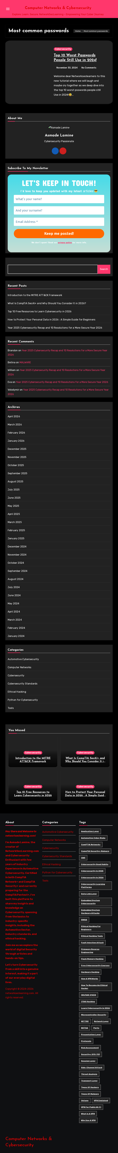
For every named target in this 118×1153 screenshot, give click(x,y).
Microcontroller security (93, 1015)
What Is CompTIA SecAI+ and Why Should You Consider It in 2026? (47, 303)
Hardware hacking (90, 972)
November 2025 (17, 457)
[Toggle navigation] (7, 9)
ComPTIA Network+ (90, 844)
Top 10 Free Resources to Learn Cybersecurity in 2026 (39, 311)
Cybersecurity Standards (22, 683)
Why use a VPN (88, 1120)
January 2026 (16, 440)
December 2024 (17, 546)
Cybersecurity (63, 49)
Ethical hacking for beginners (91, 927)
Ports (96, 1028)
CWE (83, 858)
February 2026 (16, 432)
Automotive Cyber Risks (93, 838)
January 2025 (16, 538)
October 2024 (16, 562)
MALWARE (25, 362)
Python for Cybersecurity (23, 699)
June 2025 (14, 497)
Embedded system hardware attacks (90, 911)
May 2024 (13, 603)
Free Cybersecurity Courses (95, 965)
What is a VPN (88, 1114)
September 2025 (17, 473)
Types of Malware (90, 1094)
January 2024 (16, 636)
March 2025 (15, 522)
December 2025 (17, 449)
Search (104, 269)
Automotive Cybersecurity (23, 659)
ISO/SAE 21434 (88, 995)
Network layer (101, 1021)
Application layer (90, 831)
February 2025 (16, 530)
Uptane (84, 1100)
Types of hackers (90, 1087)
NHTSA (84, 1028)
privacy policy (65, 242)
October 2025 (16, 465)
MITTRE (85, 1021)
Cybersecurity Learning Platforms (93, 885)
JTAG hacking (88, 1001)
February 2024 (16, 627)
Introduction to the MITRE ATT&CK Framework (35, 295)
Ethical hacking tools (92, 936)
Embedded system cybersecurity (90, 902)
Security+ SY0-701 (90, 1054)
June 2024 (14, 595)
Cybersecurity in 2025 (92, 871)
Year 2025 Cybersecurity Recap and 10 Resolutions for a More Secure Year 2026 (55, 327)
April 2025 (14, 514)
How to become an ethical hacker (94, 986)
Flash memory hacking (92, 959)
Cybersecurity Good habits (94, 864)
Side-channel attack (91, 1067)
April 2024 (14, 611)
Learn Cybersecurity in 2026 (95, 1008)
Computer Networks (19, 667)
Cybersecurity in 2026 (92, 877)
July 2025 (14, 489)
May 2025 (13, 505)
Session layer (88, 1061)
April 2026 (14, 416)
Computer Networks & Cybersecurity (58, 8)
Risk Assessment (90, 1048)
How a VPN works (89, 979)
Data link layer (89, 894)
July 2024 (14, 587)
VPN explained (101, 1100)
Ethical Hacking (17, 691)
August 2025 (15, 481)
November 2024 (17, 554)
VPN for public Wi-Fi (91, 1107)
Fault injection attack (92, 943)
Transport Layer (89, 1081)
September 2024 (18, 571)
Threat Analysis (89, 1074)
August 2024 (15, 579)
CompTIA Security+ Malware (95, 851)
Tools (11, 708)
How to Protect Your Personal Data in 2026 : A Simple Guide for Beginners (51, 319)
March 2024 (15, 619)
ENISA (84, 920)
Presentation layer (91, 1034)
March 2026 (15, 424)
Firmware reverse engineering (90, 950)
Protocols (86, 1041)
